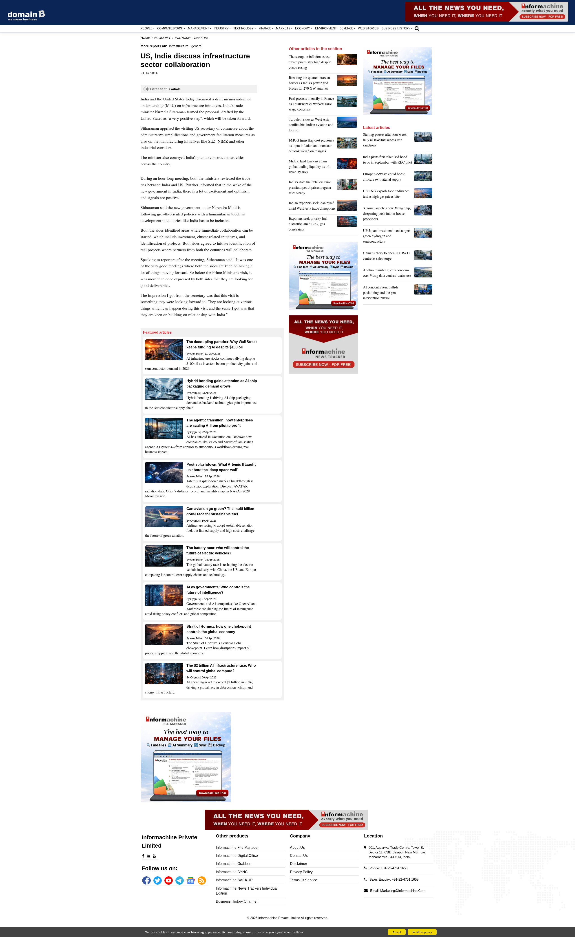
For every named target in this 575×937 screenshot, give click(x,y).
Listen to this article (165, 89)
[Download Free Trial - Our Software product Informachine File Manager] (212, 757)
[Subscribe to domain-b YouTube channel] (168, 880)
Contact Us (299, 855)
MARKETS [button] (283, 28)
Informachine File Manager (237, 847)
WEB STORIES (368, 28)
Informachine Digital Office (237, 855)
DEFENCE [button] (346, 28)
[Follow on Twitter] (157, 880)
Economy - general (192, 38)
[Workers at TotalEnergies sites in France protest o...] (347, 105)
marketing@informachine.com (402, 891)
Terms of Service (303, 880)
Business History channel (236, 901)
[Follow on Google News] (190, 880)
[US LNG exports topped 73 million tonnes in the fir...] (423, 194)
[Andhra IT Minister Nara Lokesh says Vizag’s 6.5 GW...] (423, 273)
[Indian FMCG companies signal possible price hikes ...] (347, 146)
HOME (145, 38)
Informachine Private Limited (279, 918)
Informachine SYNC (232, 872)
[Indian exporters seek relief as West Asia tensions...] (347, 206)
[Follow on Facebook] (146, 880)
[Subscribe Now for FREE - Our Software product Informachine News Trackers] (486, 12)
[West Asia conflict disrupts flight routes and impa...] (347, 126)
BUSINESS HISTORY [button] (395, 28)
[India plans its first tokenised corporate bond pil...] (423, 160)
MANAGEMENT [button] (198, 28)
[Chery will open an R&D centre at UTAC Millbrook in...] (423, 256)
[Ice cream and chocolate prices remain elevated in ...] (347, 63)
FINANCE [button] (265, 28)
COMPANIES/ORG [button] (170, 28)
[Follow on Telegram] (179, 880)
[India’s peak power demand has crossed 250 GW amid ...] (347, 84)
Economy (162, 38)
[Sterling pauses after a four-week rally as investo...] (423, 141)
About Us (297, 847)
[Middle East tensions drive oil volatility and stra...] (347, 167)
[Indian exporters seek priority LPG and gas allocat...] (347, 225)
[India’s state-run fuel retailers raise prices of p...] (347, 188)
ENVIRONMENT (326, 28)
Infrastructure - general (185, 46)
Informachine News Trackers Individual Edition (247, 890)
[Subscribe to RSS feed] (202, 880)
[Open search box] (417, 28)
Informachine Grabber (233, 864)
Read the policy (422, 932)
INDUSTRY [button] (221, 28)
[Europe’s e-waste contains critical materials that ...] (423, 177)
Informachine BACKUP (234, 880)
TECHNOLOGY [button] (243, 28)
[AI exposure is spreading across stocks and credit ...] (423, 293)
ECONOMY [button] (302, 28)
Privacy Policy (301, 872)
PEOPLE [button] (147, 28)
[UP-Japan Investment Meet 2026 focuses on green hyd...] (423, 237)
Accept (396, 932)
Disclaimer (298, 864)
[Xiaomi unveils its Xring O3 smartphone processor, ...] (423, 214)
